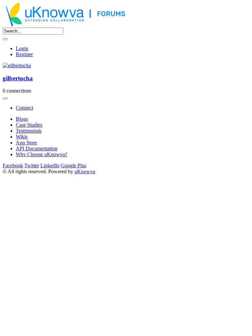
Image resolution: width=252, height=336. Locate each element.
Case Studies (29, 125)
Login (22, 48)
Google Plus (73, 165)
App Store (26, 142)
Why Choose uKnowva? (41, 154)
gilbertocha (18, 78)
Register (24, 54)
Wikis (22, 136)
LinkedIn (49, 165)
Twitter (31, 165)
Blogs (22, 119)
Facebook (13, 165)
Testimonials (29, 131)
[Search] (5, 39)
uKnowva (84, 171)
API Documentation (36, 148)
